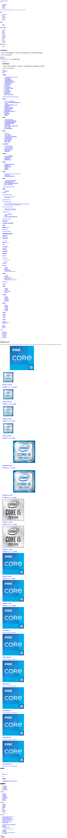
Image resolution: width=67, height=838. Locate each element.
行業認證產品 (7, 106)
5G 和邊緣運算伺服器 (9, 146)
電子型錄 (4, 810)
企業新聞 (4, 795)
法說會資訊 (7, 299)
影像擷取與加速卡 (8, 159)
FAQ (3, 811)
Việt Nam (4, 41)
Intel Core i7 (5, 335)
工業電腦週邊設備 (8, 137)
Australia (4, 29)
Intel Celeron (5, 331)
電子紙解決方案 (7, 92)
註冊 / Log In (5, 61)
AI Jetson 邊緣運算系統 (9, 155)
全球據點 (6, 309)
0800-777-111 (5, 789)
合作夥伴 (4, 255)
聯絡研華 (4, 319)
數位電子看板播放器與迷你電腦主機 (11, 183)
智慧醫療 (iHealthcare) (6, 227)
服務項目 (6, 267)
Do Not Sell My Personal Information (9, 832)
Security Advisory (5, 281)
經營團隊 (6, 289)
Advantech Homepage (4, 0)
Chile (3, 18)
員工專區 (4, 317)
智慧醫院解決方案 (8, 166)
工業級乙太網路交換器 (9, 119)
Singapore (4, 37)
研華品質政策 (5, 253)
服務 (3, 244)
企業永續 (4, 312)
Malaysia (4, 36)
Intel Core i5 (5, 334)
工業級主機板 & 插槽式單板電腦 (11, 136)
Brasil (3, 15)
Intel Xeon (4, 336)
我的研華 (4, 5)
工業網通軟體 (7, 124)
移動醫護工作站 (7, 165)
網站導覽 (4, 830)
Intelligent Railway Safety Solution (10, 209)
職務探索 (6, 305)
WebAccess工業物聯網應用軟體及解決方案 (12, 102)
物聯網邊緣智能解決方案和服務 (7, 233)
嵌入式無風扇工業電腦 (9, 88)
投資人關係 (4, 294)
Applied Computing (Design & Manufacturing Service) (11, 96)
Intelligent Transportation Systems (8, 206)
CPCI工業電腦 (7, 134)
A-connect (4, 812)
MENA (4, 46)
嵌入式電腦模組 (7, 90)
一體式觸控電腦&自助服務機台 (10, 180)
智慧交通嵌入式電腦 (8, 139)
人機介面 (6, 103)
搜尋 (3, 6)
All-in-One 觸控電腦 (8, 214)
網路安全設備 (7, 151)
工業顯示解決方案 (8, 83)
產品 (3, 72)
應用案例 (4, 804)
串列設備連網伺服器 (8, 128)
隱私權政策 (5, 831)
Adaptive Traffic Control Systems (10, 208)
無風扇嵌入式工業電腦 (9, 107)
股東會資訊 (7, 300)
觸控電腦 (6, 115)
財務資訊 (6, 297)
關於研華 (4, 286)
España (4, 25)
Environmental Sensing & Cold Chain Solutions (12, 173)
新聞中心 (6, 292)
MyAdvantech (5, 71)
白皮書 (4, 805)
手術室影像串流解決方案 (9, 164)
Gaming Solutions (5, 229)
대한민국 (4, 35)
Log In (6, 4)
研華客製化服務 (5, 235)
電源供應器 (7, 191)
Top (2, 835)
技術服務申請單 (7, 270)
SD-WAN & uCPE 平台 (9, 147)
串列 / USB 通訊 (7, 127)
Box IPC (6, 132)
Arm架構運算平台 (8, 78)
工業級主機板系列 (8, 79)
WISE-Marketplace (6, 322)
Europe (4, 24)
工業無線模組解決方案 (9, 80)
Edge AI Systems (7, 197)
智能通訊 (4, 117)
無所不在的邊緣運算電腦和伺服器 (11, 216)
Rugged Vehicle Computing (7, 218)
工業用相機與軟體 (8, 157)
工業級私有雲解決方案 (9, 148)
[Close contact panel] (0, 770)
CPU (3, 327)
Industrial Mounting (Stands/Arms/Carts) (9, 186)
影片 (3, 808)
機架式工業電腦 (7, 141)
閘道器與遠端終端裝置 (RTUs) (10, 111)
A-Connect (4, 323)
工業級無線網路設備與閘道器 (10, 122)
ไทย (3, 39)
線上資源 (6, 275)
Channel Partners (5, 257)
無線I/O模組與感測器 (8, 108)
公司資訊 (6, 288)
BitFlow (6, 240)
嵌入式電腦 (4, 74)
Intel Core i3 (5, 333)
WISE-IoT (6, 261)
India (3, 32)
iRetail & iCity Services (6, 211)
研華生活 (6, 306)
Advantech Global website (7, 9)
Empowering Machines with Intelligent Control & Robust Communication (17, 203)
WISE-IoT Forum (8, 278)
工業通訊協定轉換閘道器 (9, 123)
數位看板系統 (7, 93)
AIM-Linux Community (9, 277)
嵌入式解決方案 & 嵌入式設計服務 (8, 223)
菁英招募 (4, 303)
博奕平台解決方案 (8, 84)
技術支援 (4, 263)
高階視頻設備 (7, 158)
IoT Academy (7, 276)
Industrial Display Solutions (7, 231)
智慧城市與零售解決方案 (9, 182)
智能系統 (4, 130)
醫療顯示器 (7, 169)
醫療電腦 (6, 168)
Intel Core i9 (5, 337)
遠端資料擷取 (7, 113)
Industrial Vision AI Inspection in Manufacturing (13, 204)
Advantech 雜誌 (7, 291)
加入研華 (6, 310)
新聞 (3, 809)
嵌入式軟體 (7, 85)
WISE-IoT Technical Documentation (11, 279)
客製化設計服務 (5, 251)
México (4, 16)
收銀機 (6, 215)
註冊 (3, 4)
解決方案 (4, 192)
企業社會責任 (5, 797)
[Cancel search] (21, 59)
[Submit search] (20, 59)
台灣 (3, 38)
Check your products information (10, 271)
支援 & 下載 (4, 265)
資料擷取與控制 (7, 110)
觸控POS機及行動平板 (9, 184)
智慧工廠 (4, 225)
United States (5, 14)
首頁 (3, 325)
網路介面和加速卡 (8, 150)
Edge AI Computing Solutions (10, 196)
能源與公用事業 (5, 822)
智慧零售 (4, 178)
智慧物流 (4, 171)
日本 (3, 34)
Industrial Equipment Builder (7, 201)
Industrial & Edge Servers (6, 199)
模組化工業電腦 (7, 140)
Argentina (4, 17)
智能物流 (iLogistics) (6, 242)
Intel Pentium (5, 332)
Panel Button (2, 58)
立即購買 (5, 786)
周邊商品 (4, 326)
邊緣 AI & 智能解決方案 (9, 94)
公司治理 (6, 298)
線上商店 (4, 321)
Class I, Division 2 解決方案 (9, 101)
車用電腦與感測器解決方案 (10, 176)
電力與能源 (7, 112)
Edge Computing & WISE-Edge (7, 194)
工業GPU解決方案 (8, 135)
